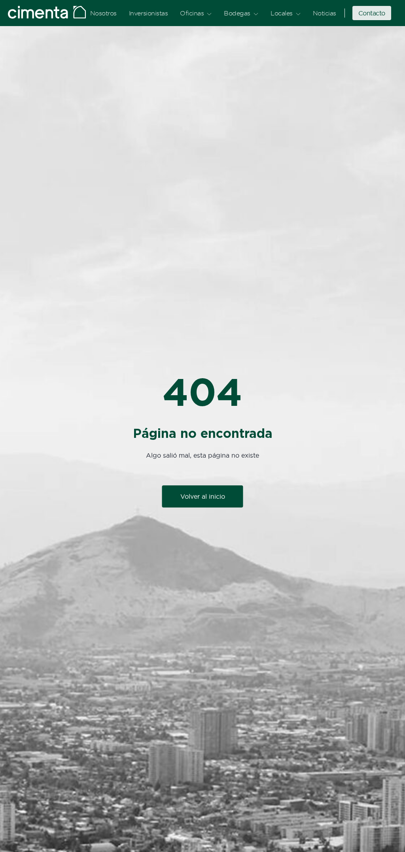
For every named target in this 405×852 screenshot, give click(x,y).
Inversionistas (148, 13)
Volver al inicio (202, 497)
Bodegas (237, 13)
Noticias (324, 13)
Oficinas (192, 13)
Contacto (371, 13)
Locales (282, 13)
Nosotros (103, 13)
